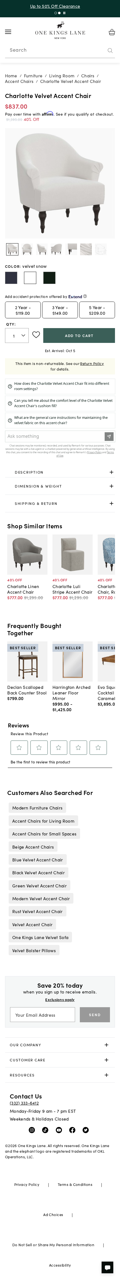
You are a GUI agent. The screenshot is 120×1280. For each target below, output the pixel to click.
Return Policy (92, 363)
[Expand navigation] (12, 32)
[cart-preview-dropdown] (112, 32)
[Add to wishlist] (36, 334)
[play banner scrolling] (64, 13)
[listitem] (37, 807)
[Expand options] (111, 472)
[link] (60, 472)
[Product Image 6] (101, 249)
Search (18, 49)
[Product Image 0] (12, 249)
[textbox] (17, 335)
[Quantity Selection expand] (24, 335)
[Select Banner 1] (59, 13)
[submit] (110, 50)
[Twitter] (87, 1129)
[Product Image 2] (42, 249)
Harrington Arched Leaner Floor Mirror (71, 692)
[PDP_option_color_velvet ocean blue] (11, 278)
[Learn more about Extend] (85, 296)
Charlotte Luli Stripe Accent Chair (72, 589)
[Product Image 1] (27, 249)
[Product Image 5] (86, 249)
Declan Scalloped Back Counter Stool (27, 690)
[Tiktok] (46, 1129)
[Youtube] (60, 1129)
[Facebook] (73, 1129)
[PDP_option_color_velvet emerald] (49, 278)
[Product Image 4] (71, 249)
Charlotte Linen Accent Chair (23, 589)
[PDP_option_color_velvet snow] (30, 278)
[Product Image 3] (56, 249)
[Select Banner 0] (55, 13)
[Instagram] (33, 1129)
